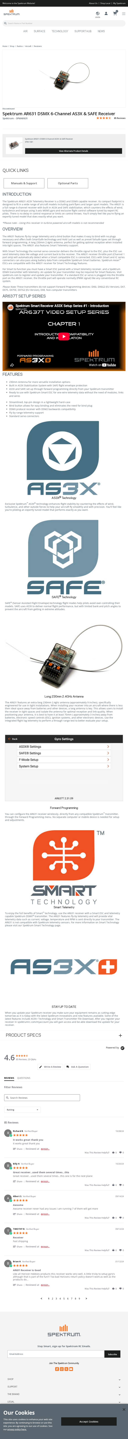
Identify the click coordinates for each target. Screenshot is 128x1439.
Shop (10, 1379)
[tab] (50, 1067)
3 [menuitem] (56, 1298)
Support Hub (83, 31)
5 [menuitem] (64, 1298)
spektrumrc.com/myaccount (33, 1021)
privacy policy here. (17, 1429)
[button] (19, 1148)
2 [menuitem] (52, 1298)
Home (4, 46)
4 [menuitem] (60, 1298)
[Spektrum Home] (11, 12)
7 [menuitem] (71, 1298)
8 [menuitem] (75, 1298)
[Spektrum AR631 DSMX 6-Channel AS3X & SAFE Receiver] (64, 76)
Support (12, 1387)
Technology (60, 31)
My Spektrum (119, 3)
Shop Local (105, 3)
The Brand (14, 1394)
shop (12, 46)
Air (25, 31)
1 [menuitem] (48, 1298)
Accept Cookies (89, 1421)
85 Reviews (120, 118)
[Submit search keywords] (5, 23)
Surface (39, 31)
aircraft (28, 46)
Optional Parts (68, 183)
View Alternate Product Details (73, 151)
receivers (38, 46)
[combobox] (64, 23)
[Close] (124, 1409)
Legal (11, 1402)
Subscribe (112, 1354)
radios (20, 46)
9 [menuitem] (79, 1298)
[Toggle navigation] (124, 14)
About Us (93, 3)
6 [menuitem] (67, 1298)
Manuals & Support (24, 183)
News (101, 31)
